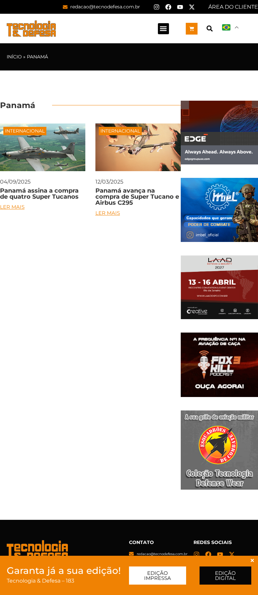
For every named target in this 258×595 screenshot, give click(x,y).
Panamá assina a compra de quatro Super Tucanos (39, 193)
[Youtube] (180, 7)
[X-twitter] (192, 7)
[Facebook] (168, 7)
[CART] (192, 29)
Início (14, 56)
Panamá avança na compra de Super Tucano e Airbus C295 (137, 196)
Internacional (25, 131)
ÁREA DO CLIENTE (233, 7)
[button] (163, 28)
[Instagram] (157, 7)
